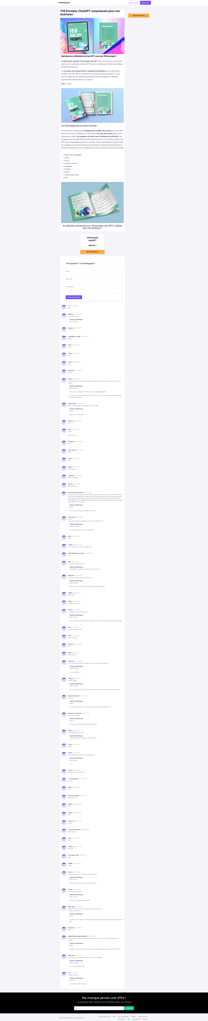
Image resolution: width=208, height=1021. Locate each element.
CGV (129, 1019)
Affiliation (133, 1016)
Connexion (146, 2)
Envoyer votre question (73, 297)
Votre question (69, 286)
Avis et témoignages (123, 1016)
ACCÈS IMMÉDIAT (93, 251)
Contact (145, 1019)
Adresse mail (69, 279)
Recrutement (121, 1019)
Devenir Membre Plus (104, 1016)
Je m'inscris (129, 1008)
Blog (114, 1016)
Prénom (68, 271)
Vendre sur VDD (143, 1016)
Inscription (135, 2)
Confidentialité (136, 1019)
